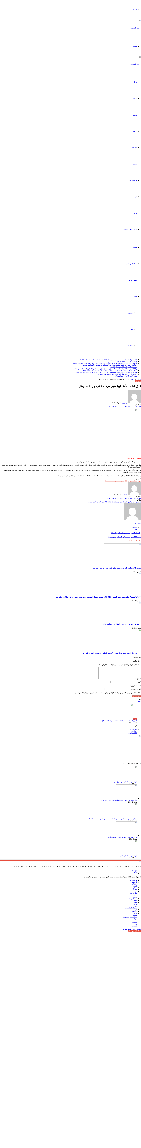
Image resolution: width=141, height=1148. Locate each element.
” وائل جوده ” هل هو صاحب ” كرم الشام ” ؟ (123, 855)
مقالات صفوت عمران (130, 229)
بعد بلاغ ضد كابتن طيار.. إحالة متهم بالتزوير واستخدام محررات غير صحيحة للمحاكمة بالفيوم (108, 359)
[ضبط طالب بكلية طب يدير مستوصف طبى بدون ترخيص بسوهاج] (122, 564)
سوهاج (132, 481)
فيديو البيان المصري (131, 908)
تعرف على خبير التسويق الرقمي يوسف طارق (122, 837)
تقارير (135, 886)
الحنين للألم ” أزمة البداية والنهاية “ (126, 361)
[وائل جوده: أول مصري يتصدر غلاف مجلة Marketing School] (126, 798)
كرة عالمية (133, 909)
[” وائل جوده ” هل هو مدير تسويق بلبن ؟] (126, 780)
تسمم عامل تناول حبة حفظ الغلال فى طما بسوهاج (122, 624)
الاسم (138, 682)
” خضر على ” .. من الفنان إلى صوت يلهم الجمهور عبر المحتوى (117, 374)
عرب (135, 904)
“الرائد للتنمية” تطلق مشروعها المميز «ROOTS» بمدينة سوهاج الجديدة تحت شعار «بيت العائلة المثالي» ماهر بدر (98, 597)
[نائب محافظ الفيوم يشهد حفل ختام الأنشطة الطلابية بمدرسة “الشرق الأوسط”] (122, 649)
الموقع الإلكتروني (135, 689)
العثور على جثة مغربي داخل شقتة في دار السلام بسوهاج (119, 720)
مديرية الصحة (113, 481)
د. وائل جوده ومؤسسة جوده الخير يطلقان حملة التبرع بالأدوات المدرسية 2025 (113, 819)
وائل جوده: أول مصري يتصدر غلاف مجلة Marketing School (119, 800)
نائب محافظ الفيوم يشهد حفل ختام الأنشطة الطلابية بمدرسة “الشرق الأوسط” (111, 653)
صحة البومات (133, 898)
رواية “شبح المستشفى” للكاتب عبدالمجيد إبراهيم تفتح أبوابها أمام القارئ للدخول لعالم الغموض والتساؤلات (104, 369)
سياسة (135, 115)
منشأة (107, 481)
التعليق (138, 679)
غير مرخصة (122, 481)
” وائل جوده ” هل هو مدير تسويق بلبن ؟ (125, 782)
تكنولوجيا (134, 887)
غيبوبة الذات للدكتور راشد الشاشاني (126, 376)
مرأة (135, 213)
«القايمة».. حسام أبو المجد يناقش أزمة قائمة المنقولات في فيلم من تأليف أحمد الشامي (110, 365)
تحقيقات (134, 147)
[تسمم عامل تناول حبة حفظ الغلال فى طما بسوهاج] (123, 620)
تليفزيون (134, 889)
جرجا (139, 481)
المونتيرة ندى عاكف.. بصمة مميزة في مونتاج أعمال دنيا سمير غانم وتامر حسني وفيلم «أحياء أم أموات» (105, 363)
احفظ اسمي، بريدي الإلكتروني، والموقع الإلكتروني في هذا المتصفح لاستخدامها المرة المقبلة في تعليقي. (106, 693)
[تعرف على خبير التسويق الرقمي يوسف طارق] (126, 835)
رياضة (135, 131)
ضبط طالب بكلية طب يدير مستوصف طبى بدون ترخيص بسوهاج (117, 568)
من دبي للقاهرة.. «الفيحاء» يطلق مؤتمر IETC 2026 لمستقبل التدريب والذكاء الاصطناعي (109, 370)
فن (136, 196)
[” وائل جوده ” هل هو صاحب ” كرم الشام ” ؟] (126, 854)
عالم (135, 902)
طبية (127, 481)
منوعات (134, 919)
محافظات (132, 379)
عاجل (135, 82)
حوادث (135, 164)
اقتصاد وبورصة (132, 180)
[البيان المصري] (135, 28)
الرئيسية (138, 379)
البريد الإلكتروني (135, 685)
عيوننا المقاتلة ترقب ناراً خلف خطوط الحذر (123, 367)
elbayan (124, 403)
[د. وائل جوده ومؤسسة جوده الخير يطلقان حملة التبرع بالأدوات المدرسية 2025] (126, 817)
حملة (135, 481)
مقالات (135, 98)
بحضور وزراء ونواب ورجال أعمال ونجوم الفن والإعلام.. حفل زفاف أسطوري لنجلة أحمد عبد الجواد (106, 372)
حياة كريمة (133, 893)
